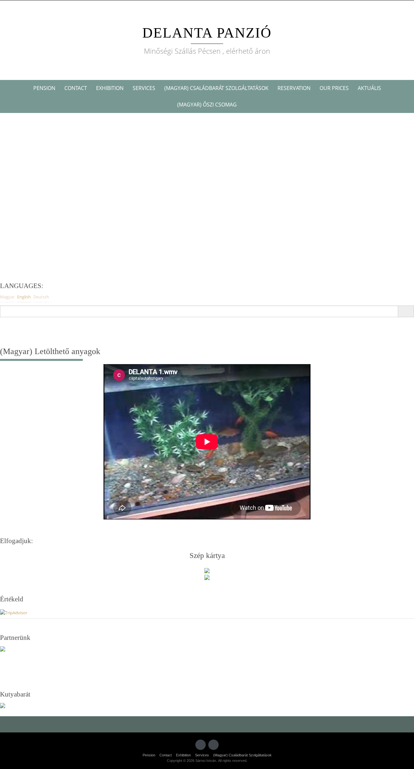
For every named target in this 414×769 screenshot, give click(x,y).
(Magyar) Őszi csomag (207, 104)
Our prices (334, 88)
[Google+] (213, 745)
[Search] (406, 311)
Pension (44, 88)
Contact (75, 88)
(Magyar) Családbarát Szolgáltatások (216, 88)
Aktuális (369, 88)
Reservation (294, 88)
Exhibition (110, 88)
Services (144, 88)
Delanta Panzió (207, 33)
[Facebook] (200, 745)
